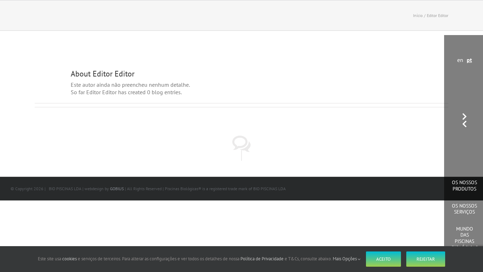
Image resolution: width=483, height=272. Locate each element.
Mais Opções (345, 259)
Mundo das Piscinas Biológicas (465, 238)
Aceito (383, 259)
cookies (69, 259)
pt (469, 59)
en (460, 59)
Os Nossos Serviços (464, 209)
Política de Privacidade (262, 259)
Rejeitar (426, 259)
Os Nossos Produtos (464, 185)
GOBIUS (117, 188)
